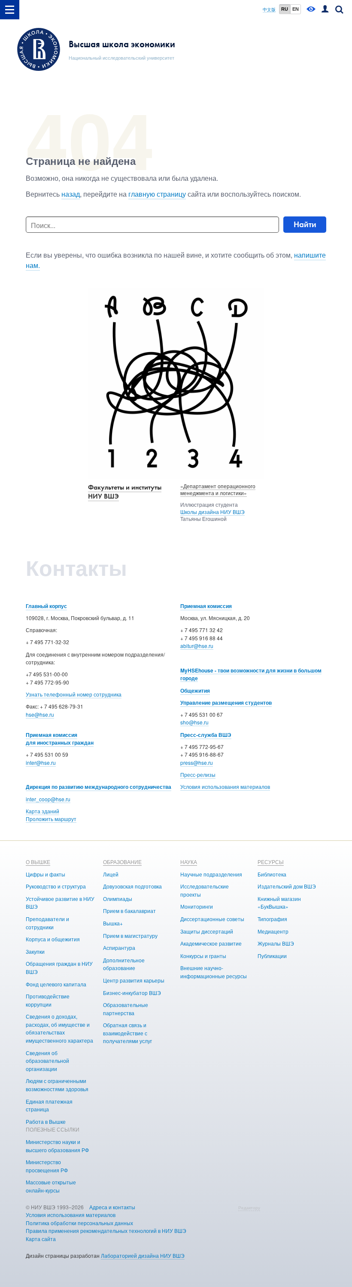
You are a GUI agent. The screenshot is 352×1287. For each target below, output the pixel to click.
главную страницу (157, 194)
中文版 (269, 9)
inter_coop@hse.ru (48, 799)
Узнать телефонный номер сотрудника (73, 694)
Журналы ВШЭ (276, 943)
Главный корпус (46, 606)
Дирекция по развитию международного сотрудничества (98, 787)
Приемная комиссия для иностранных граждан (60, 739)
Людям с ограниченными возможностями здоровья (57, 1084)
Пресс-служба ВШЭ (205, 735)
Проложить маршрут (51, 818)
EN (295, 9)
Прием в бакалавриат (129, 910)
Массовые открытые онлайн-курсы (51, 1186)
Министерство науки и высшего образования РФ (57, 1145)
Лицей (110, 874)
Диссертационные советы (212, 918)
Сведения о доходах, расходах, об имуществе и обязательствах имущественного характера (59, 1028)
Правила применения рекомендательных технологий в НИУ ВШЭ (106, 1230)
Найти (305, 224)
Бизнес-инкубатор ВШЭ (132, 992)
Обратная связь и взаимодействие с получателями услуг (127, 1032)
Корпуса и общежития (53, 939)
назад (70, 194)
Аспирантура (119, 947)
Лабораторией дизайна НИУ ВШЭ (143, 1255)
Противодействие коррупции (48, 1000)
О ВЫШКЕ (38, 861)
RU (284, 9)
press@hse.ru (196, 762)
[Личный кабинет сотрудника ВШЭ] (325, 9)
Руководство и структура (56, 886)
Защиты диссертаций (206, 931)
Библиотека (272, 874)
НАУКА (188, 861)
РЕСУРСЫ (271, 861)
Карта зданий (42, 811)
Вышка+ (113, 923)
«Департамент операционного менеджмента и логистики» (217, 489)
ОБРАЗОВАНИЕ (122, 861)
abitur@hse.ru (196, 645)
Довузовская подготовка (132, 886)
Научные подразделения (211, 874)
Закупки (35, 951)
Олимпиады (117, 898)
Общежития (195, 690)
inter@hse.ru (41, 762)
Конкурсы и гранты (203, 955)
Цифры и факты (45, 874)
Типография (272, 918)
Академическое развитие (211, 943)
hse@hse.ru (40, 714)
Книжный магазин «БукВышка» (279, 902)
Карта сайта (41, 1238)
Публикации (272, 955)
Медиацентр (273, 931)
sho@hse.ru (194, 722)
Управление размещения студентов (226, 702)
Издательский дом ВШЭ (287, 886)
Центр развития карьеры (133, 980)
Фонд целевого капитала (56, 984)
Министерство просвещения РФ (47, 1166)
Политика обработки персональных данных (79, 1222)
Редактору (249, 1208)
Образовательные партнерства (125, 1008)
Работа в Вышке (46, 1121)
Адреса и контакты (112, 1207)
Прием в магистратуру (130, 935)
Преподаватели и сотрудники (47, 923)
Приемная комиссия (206, 606)
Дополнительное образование (124, 964)
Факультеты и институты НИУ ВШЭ (124, 492)
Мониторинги (196, 906)
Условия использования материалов (225, 786)
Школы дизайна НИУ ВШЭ (212, 511)
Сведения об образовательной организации (47, 1060)
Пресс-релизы (197, 774)
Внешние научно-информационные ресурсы (213, 972)
